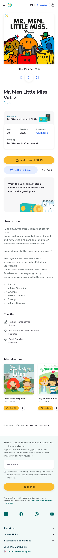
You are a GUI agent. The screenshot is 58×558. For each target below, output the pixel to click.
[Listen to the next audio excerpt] (37, 77)
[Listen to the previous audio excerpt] (20, 77)
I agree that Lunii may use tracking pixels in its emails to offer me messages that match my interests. (30, 474)
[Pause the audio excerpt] (29, 77)
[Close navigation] (4, 5)
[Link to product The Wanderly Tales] (19, 379)
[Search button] (31, 5)
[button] (53, 5)
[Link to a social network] (6, 514)
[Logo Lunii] (9, 4)
